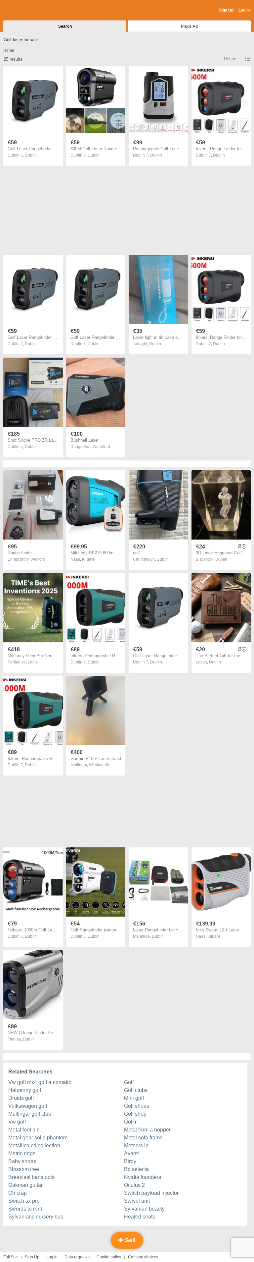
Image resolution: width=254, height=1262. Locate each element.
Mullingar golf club (29, 1114)
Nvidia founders (142, 1177)
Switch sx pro (24, 1201)
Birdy (130, 1161)
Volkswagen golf (27, 1106)
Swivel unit (137, 1201)
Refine (230, 58)
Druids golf (21, 1098)
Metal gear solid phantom (37, 1137)
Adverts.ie (29, 10)
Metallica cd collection (34, 1145)
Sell (129, 1240)
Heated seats (139, 1216)
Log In (244, 10)
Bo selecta (136, 1169)
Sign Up (226, 10)
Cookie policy (109, 1257)
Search (65, 26)
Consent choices (143, 1257)
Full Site (10, 1257)
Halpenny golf (24, 1090)
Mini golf (134, 1098)
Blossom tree (23, 1169)
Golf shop (135, 1114)
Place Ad (189, 26)
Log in (52, 1257)
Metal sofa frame (143, 1137)
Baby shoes (22, 1161)
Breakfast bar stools (31, 1177)
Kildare (88, 559)
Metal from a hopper (147, 1129)
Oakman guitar (25, 1185)
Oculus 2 (134, 1185)
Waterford (101, 446)
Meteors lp (136, 1145)
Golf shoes (136, 1106)
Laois (33, 662)
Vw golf (17, 1122)
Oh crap (17, 1193)
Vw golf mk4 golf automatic (39, 1082)
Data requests (77, 1257)
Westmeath (99, 765)
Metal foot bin (24, 1129)
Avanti (131, 1153)
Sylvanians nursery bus (35, 1216)
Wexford (37, 559)
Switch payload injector (151, 1193)
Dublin (31, 155)
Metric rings (21, 1153)
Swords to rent (25, 1209)
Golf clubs (136, 1090)
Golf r (130, 1122)
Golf (129, 1082)
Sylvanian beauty (144, 1209)
